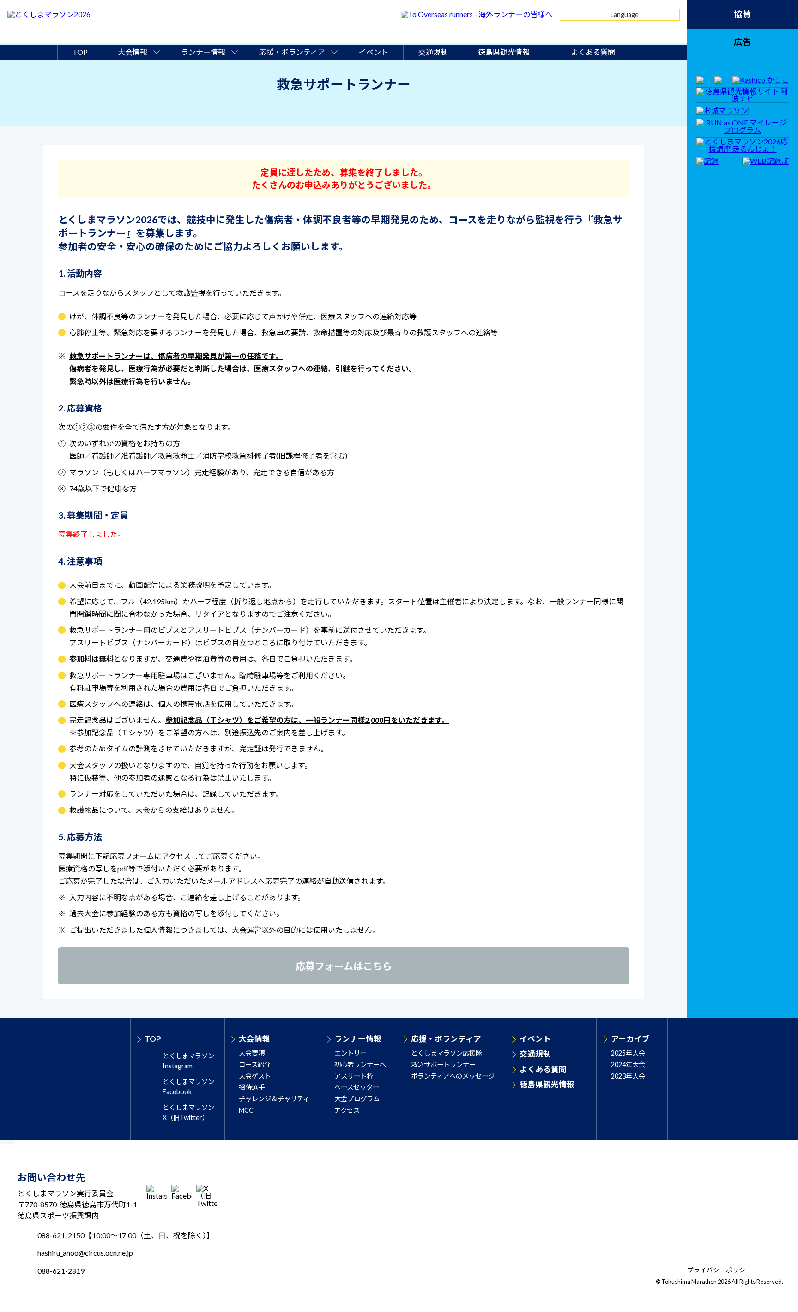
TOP (80, 52)
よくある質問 (593, 52)
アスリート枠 (353, 1076)
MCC (246, 1110)
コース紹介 (255, 1064)
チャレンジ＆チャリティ (274, 1099)
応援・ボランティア (446, 1039)
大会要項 (252, 1053)
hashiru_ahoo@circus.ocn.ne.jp (85, 1252)
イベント (373, 52)
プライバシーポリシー (719, 1270)
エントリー (350, 1053)
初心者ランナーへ (360, 1064)
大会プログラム (357, 1099)
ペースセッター (356, 1087)
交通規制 (433, 52)
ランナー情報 (357, 1039)
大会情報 (254, 1039)
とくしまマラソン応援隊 (446, 1053)
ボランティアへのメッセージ (453, 1076)
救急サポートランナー (443, 1064)
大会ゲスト (255, 1076)
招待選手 (252, 1087)
